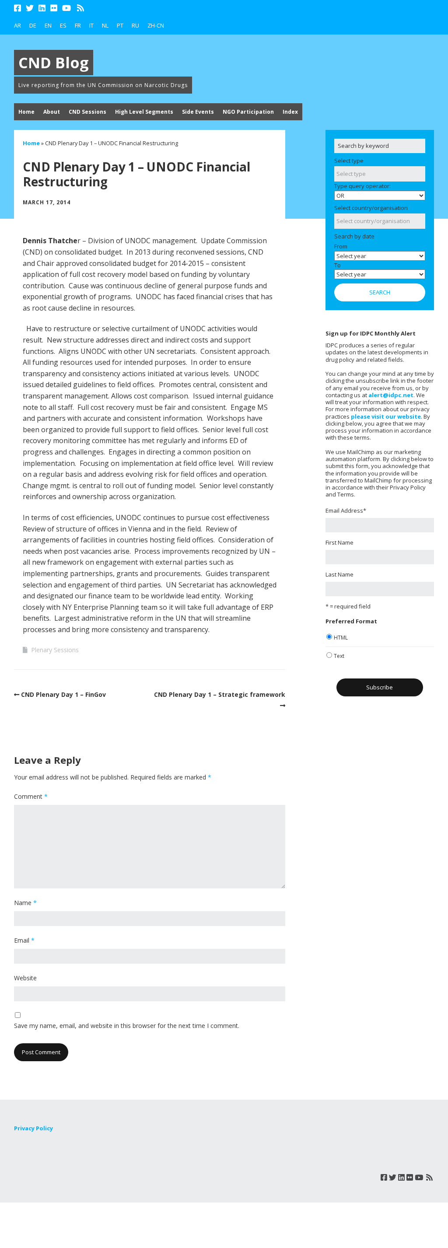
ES (63, 25)
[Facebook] (18, 8)
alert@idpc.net (390, 395)
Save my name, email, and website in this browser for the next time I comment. (126, 1025)
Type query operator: (362, 186)
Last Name (340, 574)
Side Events (198, 111)
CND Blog (53, 62)
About (51, 111)
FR (78, 25)
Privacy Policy (33, 1128)
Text (339, 656)
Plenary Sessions (55, 650)
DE (32, 25)
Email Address (346, 510)
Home (26, 111)
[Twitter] (29, 8)
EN (48, 25)
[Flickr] (54, 8)
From (340, 246)
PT (120, 25)
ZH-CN (155, 25)
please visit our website (386, 416)
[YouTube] (66, 8)
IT (91, 25)
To (337, 265)
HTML (341, 637)
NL (105, 25)
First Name (340, 542)
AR (17, 25)
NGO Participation (248, 111)
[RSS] (81, 8)
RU (135, 25)
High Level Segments (144, 111)
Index (290, 111)
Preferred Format (351, 621)
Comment (31, 796)
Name (25, 902)
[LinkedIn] (42, 8)
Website (25, 978)
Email (24, 940)
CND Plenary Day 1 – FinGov (63, 694)
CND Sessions (87, 111)
